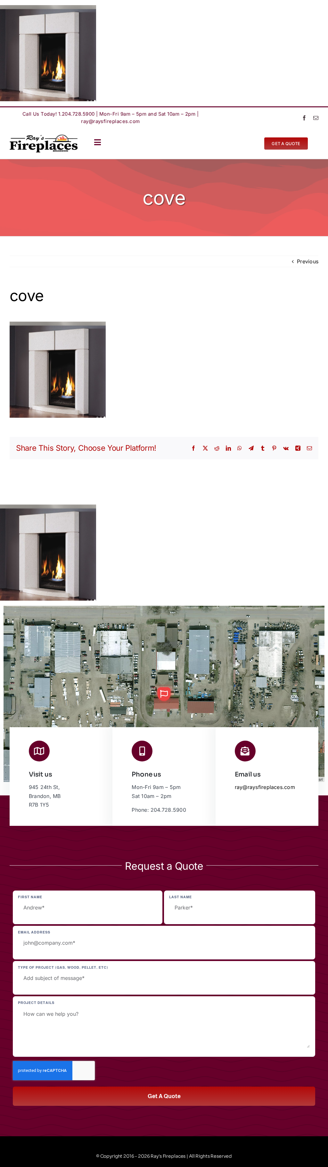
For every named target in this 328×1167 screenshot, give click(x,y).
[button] (164, 694)
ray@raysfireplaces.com (110, 121)
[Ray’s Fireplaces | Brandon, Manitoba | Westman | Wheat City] (44, 137)
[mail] (315, 117)
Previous (307, 261)
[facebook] (304, 117)
